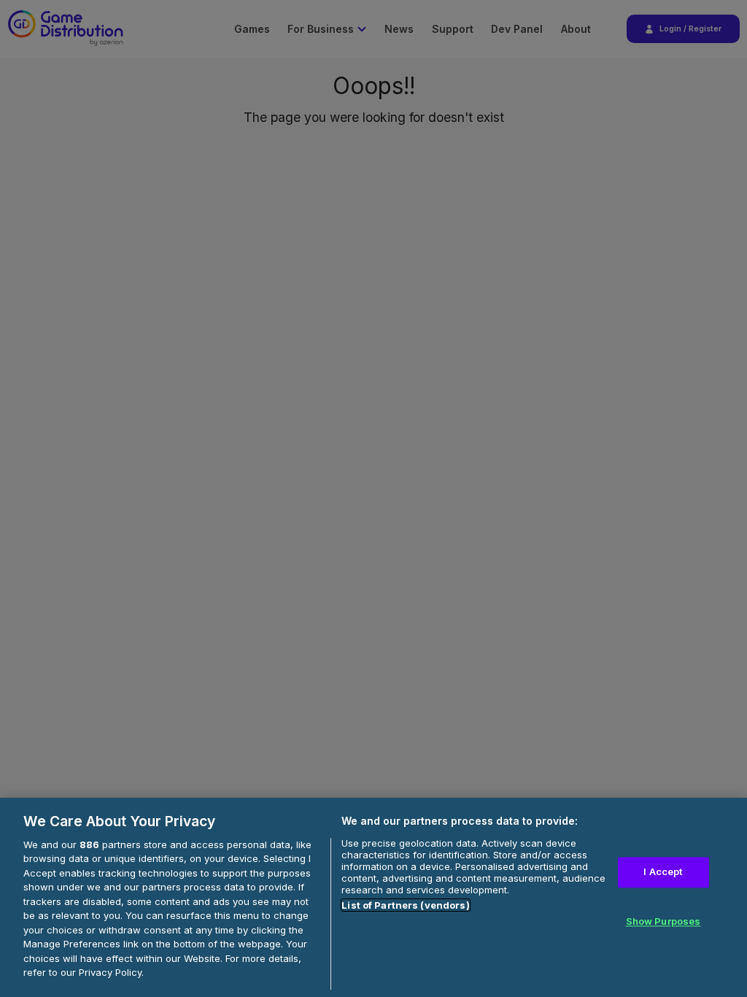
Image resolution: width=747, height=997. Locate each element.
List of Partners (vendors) (405, 905)
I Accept (662, 872)
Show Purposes (663, 921)
